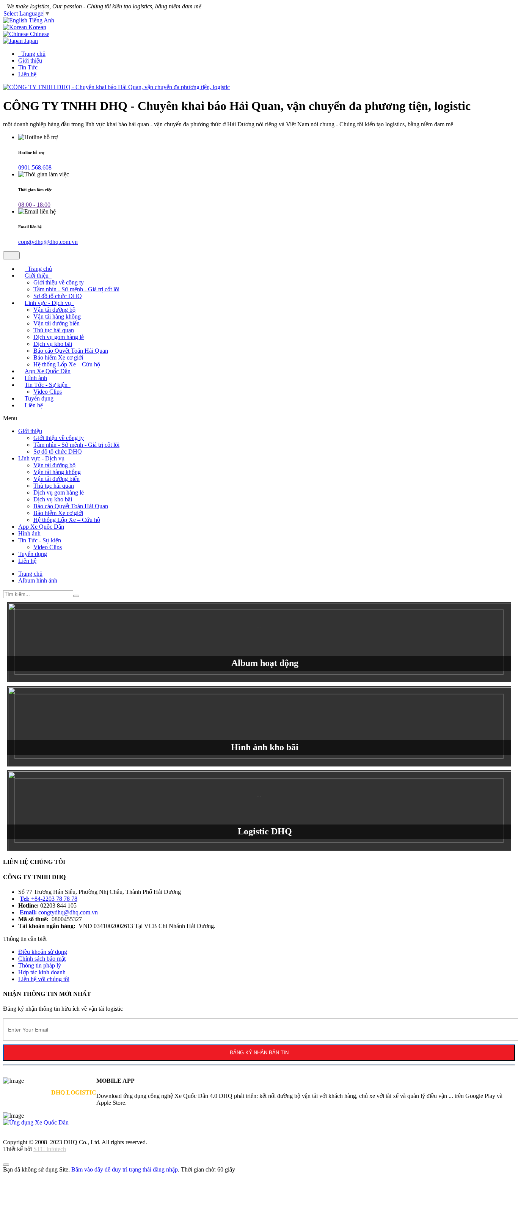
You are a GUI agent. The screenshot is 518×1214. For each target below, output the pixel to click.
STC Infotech (49, 1149)
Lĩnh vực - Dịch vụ (41, 458)
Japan (30, 41)
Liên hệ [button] (34, 405)
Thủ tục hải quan (53, 330)
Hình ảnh (29, 533)
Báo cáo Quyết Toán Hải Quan (70, 350)
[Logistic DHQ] (259, 810)
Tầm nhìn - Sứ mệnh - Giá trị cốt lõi (76, 289)
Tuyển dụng (32, 554)
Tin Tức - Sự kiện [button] (47, 385)
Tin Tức (28, 67)
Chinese (38, 34)
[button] (42, 952)
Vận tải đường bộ (54, 309)
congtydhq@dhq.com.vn (48, 242)
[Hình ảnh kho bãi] (259, 726)
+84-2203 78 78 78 (48, 898)
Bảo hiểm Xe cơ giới (58, 357)
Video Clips (47, 547)
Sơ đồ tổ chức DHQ (57, 451)
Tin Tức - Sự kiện (39, 540)
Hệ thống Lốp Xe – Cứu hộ (66, 520)
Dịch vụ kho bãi (52, 344)
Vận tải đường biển (56, 323)
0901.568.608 (35, 167)
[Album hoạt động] (259, 642)
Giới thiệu (30, 60)
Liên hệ (27, 74)
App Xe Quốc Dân (41, 526)
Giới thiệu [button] (37, 275)
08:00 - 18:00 (34, 204)
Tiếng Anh (40, 20)
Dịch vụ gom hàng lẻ (58, 337)
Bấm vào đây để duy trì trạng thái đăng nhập (124, 1169)
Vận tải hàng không (57, 316)
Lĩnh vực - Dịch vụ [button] (48, 303)
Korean (36, 27)
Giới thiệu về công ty (58, 282)
